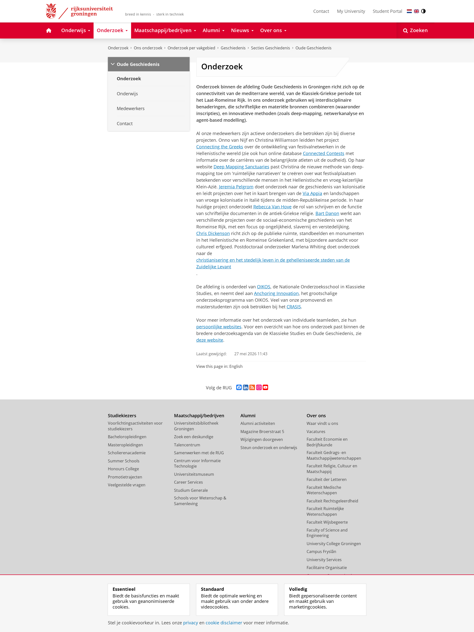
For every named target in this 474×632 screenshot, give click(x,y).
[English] (416, 11)
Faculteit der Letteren (327, 479)
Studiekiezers (122, 415)
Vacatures (316, 431)
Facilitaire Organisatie (327, 567)
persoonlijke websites (218, 327)
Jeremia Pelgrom (236, 187)
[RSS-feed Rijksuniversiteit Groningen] (252, 388)
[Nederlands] (409, 11)
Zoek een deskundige (193, 436)
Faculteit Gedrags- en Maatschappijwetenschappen (334, 455)
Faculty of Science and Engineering (327, 532)
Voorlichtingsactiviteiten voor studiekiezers (135, 426)
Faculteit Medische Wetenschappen (324, 490)
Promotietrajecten (125, 477)
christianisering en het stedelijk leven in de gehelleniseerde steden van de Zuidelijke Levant (273, 263)
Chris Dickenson (213, 233)
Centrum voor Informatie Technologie (197, 463)
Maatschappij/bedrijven (199, 415)
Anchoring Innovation (276, 293)
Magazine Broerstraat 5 (262, 431)
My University (351, 11)
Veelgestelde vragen (126, 485)
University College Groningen (334, 543)
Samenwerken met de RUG (199, 452)
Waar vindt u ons (322, 423)
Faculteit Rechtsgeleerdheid (332, 501)
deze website (209, 340)
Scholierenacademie (127, 452)
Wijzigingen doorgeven (261, 439)
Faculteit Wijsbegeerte (327, 522)
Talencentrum (187, 445)
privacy (190, 623)
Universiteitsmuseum (194, 474)
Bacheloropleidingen (127, 436)
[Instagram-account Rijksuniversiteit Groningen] (259, 388)
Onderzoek (118, 48)
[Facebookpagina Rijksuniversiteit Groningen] (239, 388)
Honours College (123, 469)
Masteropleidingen (125, 445)
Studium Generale (191, 490)
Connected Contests (323, 153)
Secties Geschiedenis (270, 48)
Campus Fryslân (321, 551)
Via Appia (312, 193)
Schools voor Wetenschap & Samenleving (200, 500)
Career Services (188, 482)
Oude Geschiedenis (314, 48)
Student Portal (387, 11)
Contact (321, 11)
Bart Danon (327, 213)
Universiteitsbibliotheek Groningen (196, 426)
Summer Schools (123, 461)
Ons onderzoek (148, 48)
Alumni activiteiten (257, 423)
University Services (324, 559)
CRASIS (294, 307)
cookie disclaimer (224, 623)
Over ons (316, 415)
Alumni (248, 415)
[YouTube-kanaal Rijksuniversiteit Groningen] (265, 388)
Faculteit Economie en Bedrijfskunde (327, 442)
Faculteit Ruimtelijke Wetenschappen (325, 511)
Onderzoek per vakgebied (191, 48)
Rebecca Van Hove (272, 207)
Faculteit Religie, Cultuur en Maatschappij (332, 468)
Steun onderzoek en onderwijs (268, 447)
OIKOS (263, 287)
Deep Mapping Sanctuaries (241, 167)
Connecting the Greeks (219, 147)
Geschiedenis (233, 48)
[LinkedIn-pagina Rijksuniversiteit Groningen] (245, 388)
